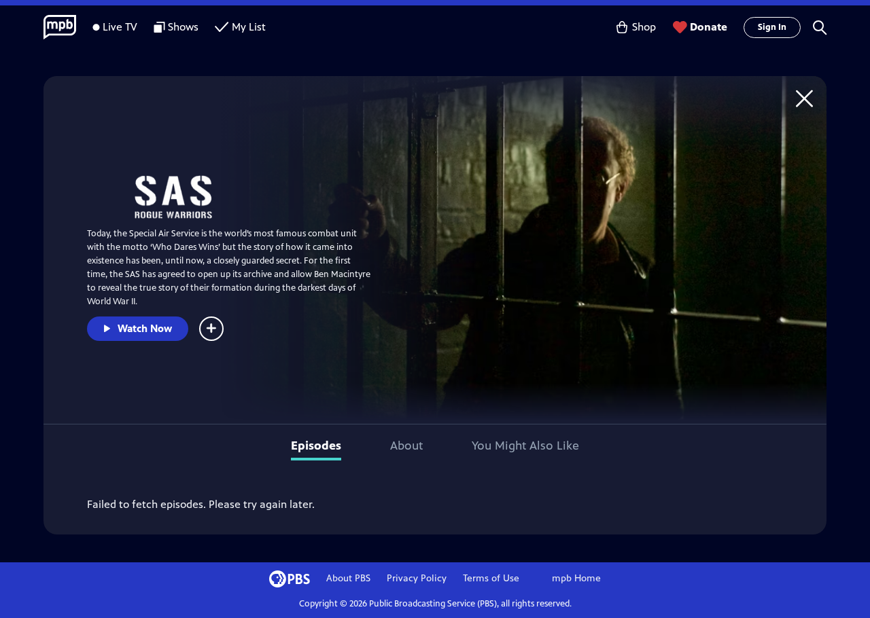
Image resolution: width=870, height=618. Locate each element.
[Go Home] (804, 98)
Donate (708, 26)
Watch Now (145, 328)
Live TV (120, 26)
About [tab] (406, 445)
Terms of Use (491, 578)
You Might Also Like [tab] (525, 445)
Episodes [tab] (316, 445)
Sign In (772, 27)
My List (249, 26)
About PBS (348, 578)
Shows (183, 26)
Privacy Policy (417, 578)
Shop (644, 26)
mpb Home (576, 578)
